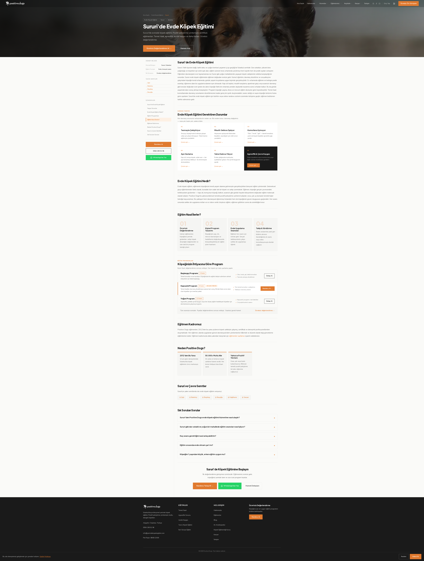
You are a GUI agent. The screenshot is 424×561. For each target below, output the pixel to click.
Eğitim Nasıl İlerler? (153, 120)
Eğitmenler (217, 515)
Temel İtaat (182, 510)
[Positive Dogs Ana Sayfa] (151, 506)
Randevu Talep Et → (204, 486)
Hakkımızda (311, 3)
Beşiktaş (149, 89)
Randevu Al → (268, 289)
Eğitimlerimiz (335, 3)
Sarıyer (246, 397)
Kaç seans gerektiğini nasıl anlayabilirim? (227, 436)
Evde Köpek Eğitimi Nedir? (155, 112)
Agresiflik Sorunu (184, 515)
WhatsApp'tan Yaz (160, 157)
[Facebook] (376, 3)
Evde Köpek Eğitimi (157, 15)
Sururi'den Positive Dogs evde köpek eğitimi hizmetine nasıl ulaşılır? (227, 417)
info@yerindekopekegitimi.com (153, 533)
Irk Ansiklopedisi (219, 525)
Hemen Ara (185, 48)
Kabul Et (416, 556)
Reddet (403, 556)
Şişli (148, 83)
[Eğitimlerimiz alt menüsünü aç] (341, 3)
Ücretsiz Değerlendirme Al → (159, 48)
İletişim (366, 3)
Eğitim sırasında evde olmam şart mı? (227, 445)
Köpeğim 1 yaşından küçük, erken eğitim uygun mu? (227, 454)
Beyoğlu (149, 92)
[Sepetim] (394, 3)
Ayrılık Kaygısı (183, 520)
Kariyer (357, 3)
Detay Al (269, 276)
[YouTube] (379, 3)
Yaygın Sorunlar (152, 108)
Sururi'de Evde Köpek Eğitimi (156, 104)
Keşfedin (347, 3)
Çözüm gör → (253, 165)
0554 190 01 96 (158, 151)
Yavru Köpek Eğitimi (185, 525)
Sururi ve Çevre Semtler (154, 131)
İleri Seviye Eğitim (184, 530)
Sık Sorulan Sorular (153, 135)
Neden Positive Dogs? (154, 127)
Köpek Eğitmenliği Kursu (222, 530)
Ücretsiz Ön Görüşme (408, 3)
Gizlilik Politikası (45, 556)
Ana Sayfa (300, 3)
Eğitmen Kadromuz (153, 123)
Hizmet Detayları (252, 486)
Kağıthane (233, 397)
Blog (215, 520)
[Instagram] (373, 3)
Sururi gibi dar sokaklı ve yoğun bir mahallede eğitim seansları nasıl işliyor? (227, 427)
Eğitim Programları (153, 116)
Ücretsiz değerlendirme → (265, 310)
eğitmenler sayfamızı (237, 336)
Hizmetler (322, 3)
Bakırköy (149, 86)
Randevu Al (158, 144)
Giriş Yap (387, 3)
